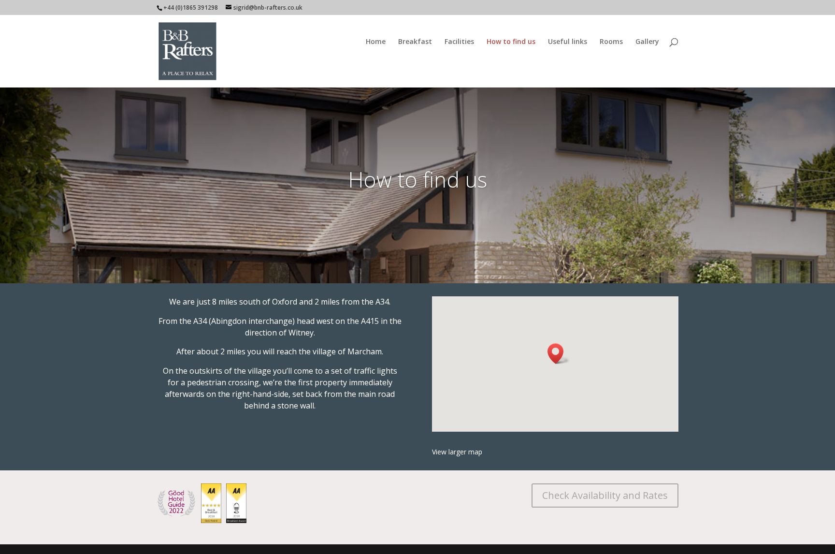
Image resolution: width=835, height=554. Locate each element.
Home (376, 42)
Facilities (459, 42)
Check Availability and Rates (605, 495)
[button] (558, 353)
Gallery (647, 42)
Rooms (611, 42)
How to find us (511, 42)
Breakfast (415, 42)
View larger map (457, 451)
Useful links (567, 42)
